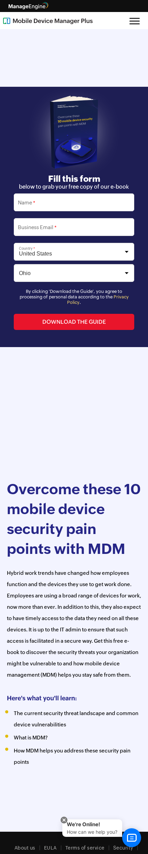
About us (24, 847)
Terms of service (85, 847)
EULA (50, 847)
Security (123, 847)
